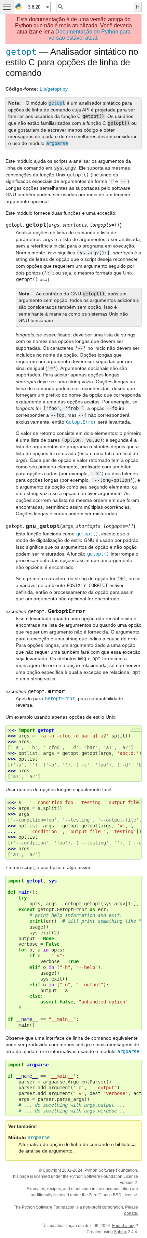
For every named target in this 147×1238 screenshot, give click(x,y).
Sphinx (120, 1231)
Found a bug (124, 1225)
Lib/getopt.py (54, 89)
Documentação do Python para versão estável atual (90, 35)
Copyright (52, 1170)
